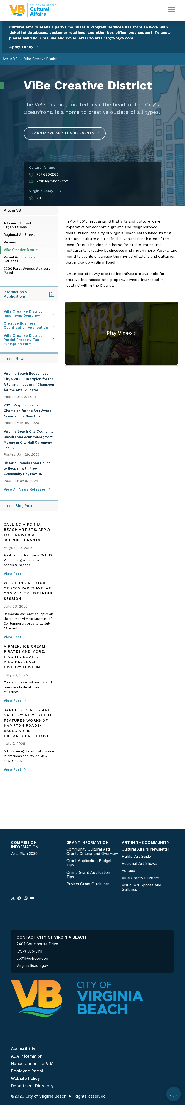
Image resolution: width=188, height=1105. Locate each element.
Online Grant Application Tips (88, 874)
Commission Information (25, 844)
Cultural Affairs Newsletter (145, 849)
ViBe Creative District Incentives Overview (23, 313)
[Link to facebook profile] (19, 898)
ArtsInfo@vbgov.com (52, 181)
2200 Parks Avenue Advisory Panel (27, 270)
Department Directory (32, 1086)
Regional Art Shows (20, 235)
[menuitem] (37, 848)
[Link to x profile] (13, 898)
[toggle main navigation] (171, 9)
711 (38, 198)
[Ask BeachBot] (173, 1094)
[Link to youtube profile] (32, 898)
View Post (12, 574)
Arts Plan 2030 (24, 853)
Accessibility (23, 1048)
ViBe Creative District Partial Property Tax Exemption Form (23, 340)
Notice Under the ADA (32, 1063)
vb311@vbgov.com (33, 958)
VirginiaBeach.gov (32, 965)
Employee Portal (27, 1071)
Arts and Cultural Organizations (17, 225)
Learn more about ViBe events (62, 133)
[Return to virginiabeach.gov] (77, 998)
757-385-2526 (47, 174)
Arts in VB (12, 210)
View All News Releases (25, 489)
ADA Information (26, 1056)
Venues (10, 242)
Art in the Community (146, 842)
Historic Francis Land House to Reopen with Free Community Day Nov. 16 (27, 468)
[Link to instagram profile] (26, 898)
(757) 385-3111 (30, 951)
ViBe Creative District (21, 250)
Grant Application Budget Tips (88, 863)
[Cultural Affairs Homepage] (33, 10)
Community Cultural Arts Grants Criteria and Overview (92, 851)
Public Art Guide (136, 856)
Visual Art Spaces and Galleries (22, 259)
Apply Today (21, 47)
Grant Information (87, 842)
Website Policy (25, 1078)
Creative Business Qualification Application (26, 325)
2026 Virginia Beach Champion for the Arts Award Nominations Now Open (28, 410)
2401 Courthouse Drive (37, 944)
